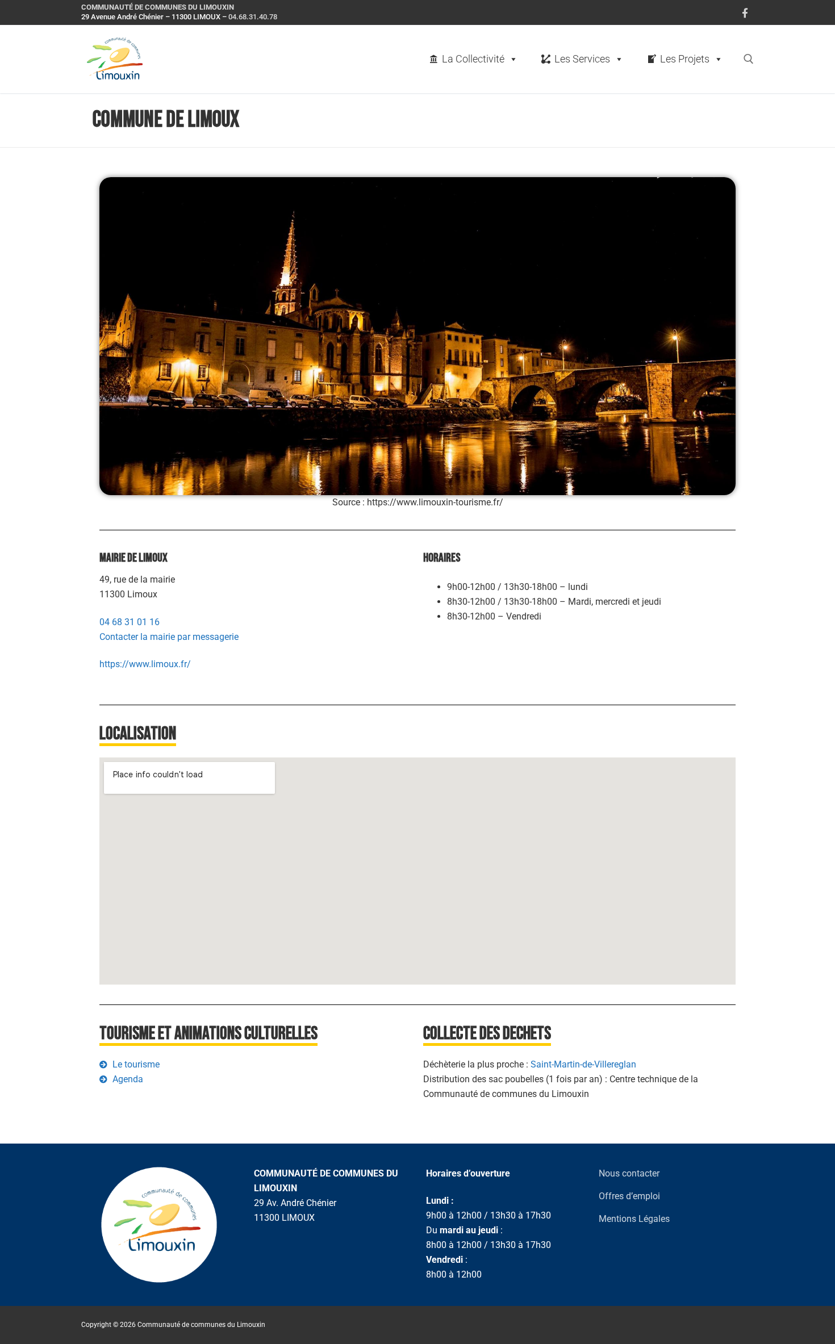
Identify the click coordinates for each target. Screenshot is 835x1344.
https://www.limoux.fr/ (145, 664)
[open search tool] (749, 59)
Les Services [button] (582, 59)
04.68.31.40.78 (252, 16)
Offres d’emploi (629, 1196)
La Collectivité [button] (473, 59)
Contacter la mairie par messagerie (169, 636)
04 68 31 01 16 (129, 622)
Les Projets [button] (684, 59)
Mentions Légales (634, 1218)
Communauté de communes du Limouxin (157, 7)
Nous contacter (629, 1173)
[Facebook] (745, 13)
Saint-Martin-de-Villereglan (583, 1064)
